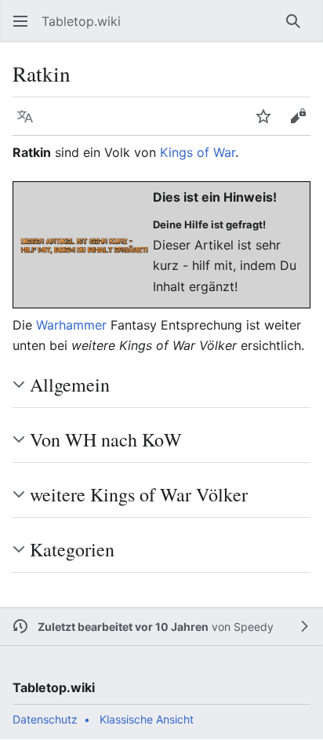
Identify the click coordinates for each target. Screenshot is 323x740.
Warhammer (71, 325)
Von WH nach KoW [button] (106, 439)
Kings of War (197, 152)
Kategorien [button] (72, 549)
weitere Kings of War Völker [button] (139, 494)
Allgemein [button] (70, 384)
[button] (20, 21)
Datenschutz (45, 719)
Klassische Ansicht (147, 719)
